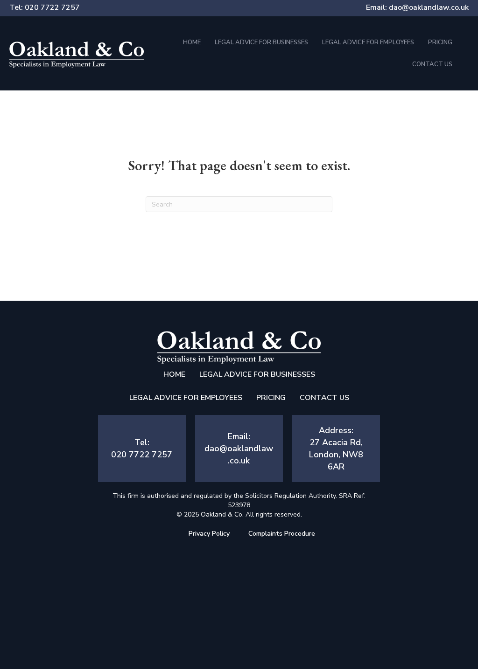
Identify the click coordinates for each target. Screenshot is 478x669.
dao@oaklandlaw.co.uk (429, 7)
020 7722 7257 (52, 7)
